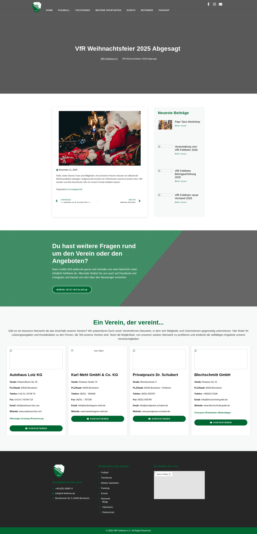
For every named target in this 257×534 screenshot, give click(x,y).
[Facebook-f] (208, 4)
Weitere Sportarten (108, 10)
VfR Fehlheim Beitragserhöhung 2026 (185, 174)
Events (131, 10)
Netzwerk (147, 10)
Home (49, 10)
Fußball (64, 10)
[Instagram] (214, 4)
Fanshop (164, 10)
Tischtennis (82, 10)
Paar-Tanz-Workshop (187, 121)
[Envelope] (220, 4)
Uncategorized (75, 189)
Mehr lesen (181, 126)
